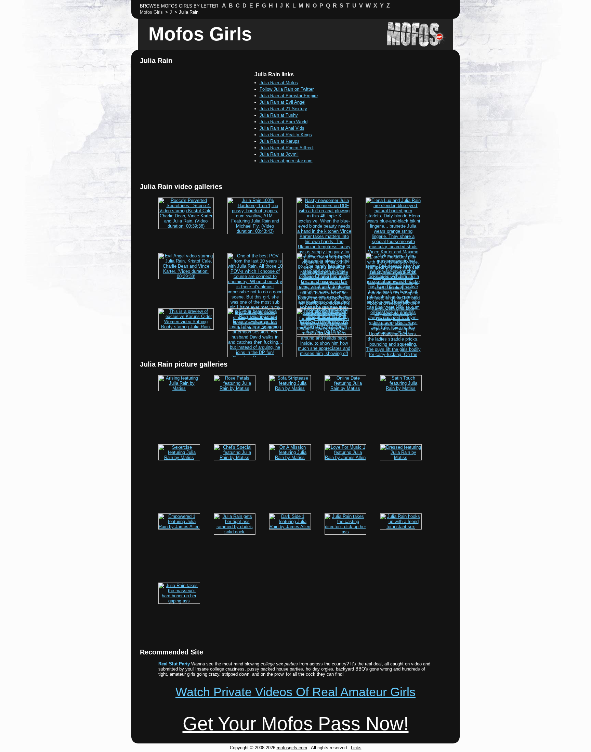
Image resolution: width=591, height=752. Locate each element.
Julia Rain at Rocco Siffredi (287, 147)
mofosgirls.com (292, 747)
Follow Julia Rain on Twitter (287, 89)
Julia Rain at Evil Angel (282, 102)
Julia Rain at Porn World (283, 121)
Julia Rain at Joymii (279, 154)
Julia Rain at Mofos (279, 82)
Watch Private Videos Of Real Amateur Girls (295, 692)
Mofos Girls (200, 33)
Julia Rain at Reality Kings (286, 134)
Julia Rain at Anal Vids (282, 128)
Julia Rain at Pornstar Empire (289, 95)
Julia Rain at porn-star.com (286, 160)
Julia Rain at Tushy (279, 115)
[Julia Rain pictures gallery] (179, 388)
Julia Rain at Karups (280, 141)
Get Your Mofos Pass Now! (296, 723)
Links (356, 747)
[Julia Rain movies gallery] (186, 226)
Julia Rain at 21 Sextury (283, 108)
